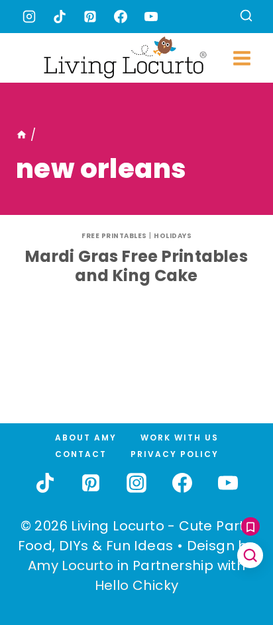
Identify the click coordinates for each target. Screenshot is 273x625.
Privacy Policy (175, 454)
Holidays (172, 236)
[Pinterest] (90, 16)
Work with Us (179, 437)
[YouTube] (151, 16)
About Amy (86, 437)
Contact (81, 454)
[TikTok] (59, 16)
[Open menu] (241, 57)
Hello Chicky (137, 585)
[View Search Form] (246, 17)
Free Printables (114, 236)
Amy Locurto (70, 565)
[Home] (21, 135)
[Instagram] (29, 16)
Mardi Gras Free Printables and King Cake (136, 265)
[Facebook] (120, 16)
